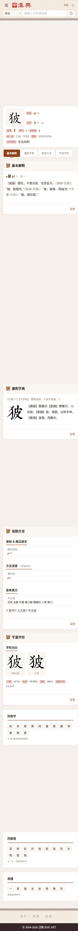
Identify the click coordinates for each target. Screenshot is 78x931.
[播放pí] (38, 113)
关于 (23, 916)
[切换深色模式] (73, 5)
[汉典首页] (22, 5)
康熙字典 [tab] (29, 153)
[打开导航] (6, 5)
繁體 (66, 5)
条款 (36, 916)
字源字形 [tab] (64, 153)
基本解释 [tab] (12, 153)
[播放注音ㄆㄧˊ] (42, 122)
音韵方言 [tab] (47, 153)
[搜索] (71, 13)
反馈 (72, 209)
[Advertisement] (39, 61)
